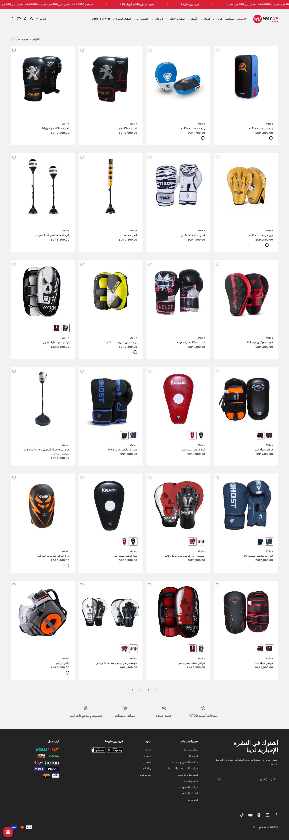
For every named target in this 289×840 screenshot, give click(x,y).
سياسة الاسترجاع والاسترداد (182, 768)
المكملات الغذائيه (177, 18)
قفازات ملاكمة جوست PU (122, 449)
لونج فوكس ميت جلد (193, 449)
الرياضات (159, 18)
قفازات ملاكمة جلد (126, 128)
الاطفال (146, 762)
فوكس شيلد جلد (264, 449)
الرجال (219, 18)
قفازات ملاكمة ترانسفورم (191, 342)
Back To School (101, 18)
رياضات (146, 768)
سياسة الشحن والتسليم (185, 762)
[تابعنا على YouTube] (250, 815)
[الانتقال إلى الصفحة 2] (132, 690)
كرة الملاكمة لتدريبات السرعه (52, 235)
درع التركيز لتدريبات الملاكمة (121, 342)
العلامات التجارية (123, 18)
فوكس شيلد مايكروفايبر (56, 342)
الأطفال (194, 18)
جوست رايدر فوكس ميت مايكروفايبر (184, 556)
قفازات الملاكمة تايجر (193, 235)
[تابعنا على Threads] (259, 815)
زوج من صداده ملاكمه (261, 128)
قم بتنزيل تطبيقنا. (232, 4)
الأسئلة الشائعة (189, 793)
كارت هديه (145, 775)
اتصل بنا (193, 756)
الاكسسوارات (143, 18)
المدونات (193, 800)
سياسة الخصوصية (188, 787)
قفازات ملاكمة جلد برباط (55, 128)
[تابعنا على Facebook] (276, 815)
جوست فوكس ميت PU (260, 342)
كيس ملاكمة (130, 235)
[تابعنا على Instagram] (267, 815)
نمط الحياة (229, 18)
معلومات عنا (191, 750)
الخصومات (242, 18)
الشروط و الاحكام (188, 775)
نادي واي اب (191, 781)
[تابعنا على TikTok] (242, 815)
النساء (207, 18)
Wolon (269, 123)
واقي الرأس (62, 663)
